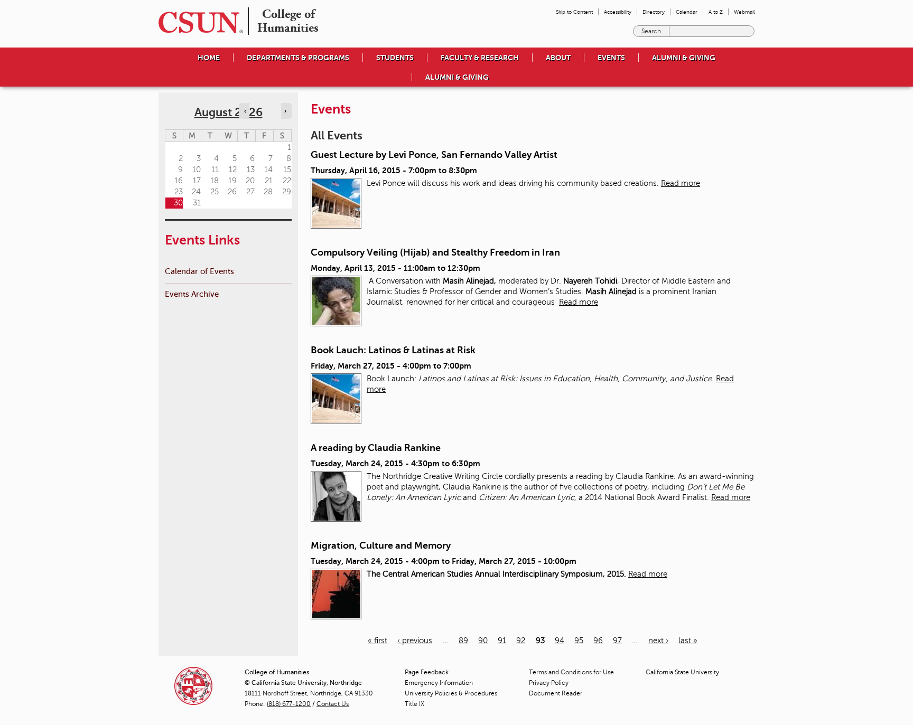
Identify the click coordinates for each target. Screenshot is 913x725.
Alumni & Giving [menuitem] (683, 57)
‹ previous (414, 640)
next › (658, 640)
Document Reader (555, 693)
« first (377, 640)
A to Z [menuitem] (716, 12)
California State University (682, 672)
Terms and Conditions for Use (571, 672)
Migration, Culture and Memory (381, 545)
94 (559, 640)
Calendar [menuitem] (686, 12)
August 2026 (228, 112)
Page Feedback (427, 672)
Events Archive (192, 293)
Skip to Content (574, 12)
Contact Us (332, 704)
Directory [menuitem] (653, 12)
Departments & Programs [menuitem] (298, 57)
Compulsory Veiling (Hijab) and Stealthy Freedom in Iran (435, 252)
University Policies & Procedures (451, 693)
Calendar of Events (199, 271)
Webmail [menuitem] (744, 12)
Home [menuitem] (209, 57)
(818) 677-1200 (289, 704)
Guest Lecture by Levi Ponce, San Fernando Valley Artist (434, 154)
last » (687, 640)
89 (463, 640)
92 (520, 640)
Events (611, 57)
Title (414, 704)
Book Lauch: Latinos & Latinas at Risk (393, 350)
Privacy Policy (549, 682)
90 (483, 640)
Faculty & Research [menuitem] (480, 57)
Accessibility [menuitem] (617, 12)
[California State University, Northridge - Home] (197, 22)
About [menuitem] (558, 57)
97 (617, 640)
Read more (680, 183)
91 (502, 640)
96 (598, 640)
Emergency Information (439, 682)
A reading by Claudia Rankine (376, 447)
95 (578, 640)
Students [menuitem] (395, 57)
